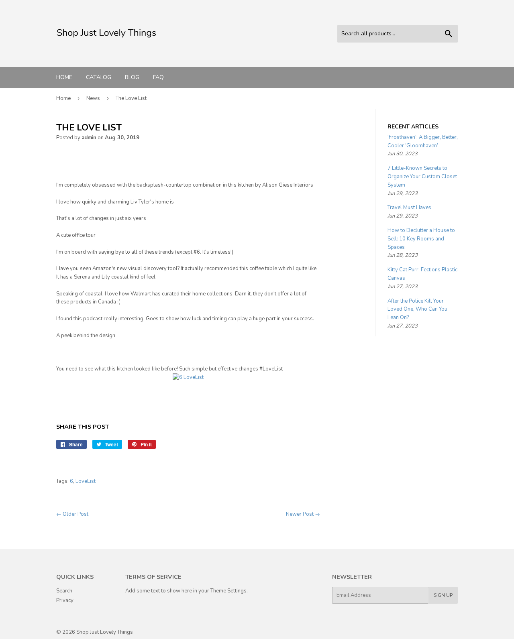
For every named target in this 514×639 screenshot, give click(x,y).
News (93, 98)
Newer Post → (303, 514)
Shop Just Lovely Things (104, 632)
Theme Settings (228, 590)
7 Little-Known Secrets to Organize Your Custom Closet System (422, 177)
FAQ (158, 77)
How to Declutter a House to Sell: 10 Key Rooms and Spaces (421, 239)
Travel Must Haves (409, 207)
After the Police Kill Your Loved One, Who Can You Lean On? (417, 309)
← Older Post (72, 514)
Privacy (64, 600)
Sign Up (443, 595)
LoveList (85, 481)
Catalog (98, 77)
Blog (132, 77)
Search (64, 590)
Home (64, 77)
